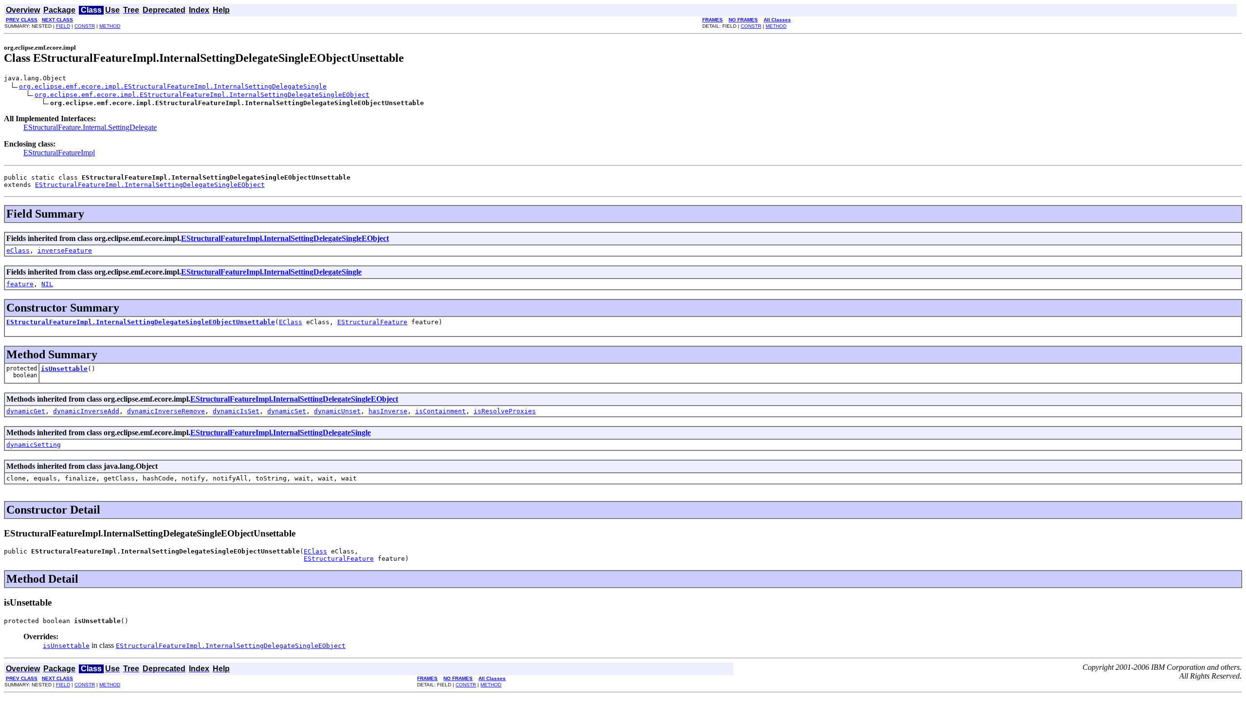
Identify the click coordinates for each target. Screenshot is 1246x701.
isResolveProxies (505, 411)
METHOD (109, 26)
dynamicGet (25, 411)
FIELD (63, 26)
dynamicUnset (337, 411)
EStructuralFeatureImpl (59, 152)
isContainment (440, 411)
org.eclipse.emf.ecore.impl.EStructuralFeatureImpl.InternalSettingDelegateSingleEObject (202, 94)
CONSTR (84, 26)
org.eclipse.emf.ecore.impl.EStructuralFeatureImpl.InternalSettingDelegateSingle (173, 86)
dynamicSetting (33, 444)
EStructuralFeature (372, 322)
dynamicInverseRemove (166, 411)
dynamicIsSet (236, 411)
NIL (47, 284)
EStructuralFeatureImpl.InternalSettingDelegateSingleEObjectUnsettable (140, 322)
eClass (18, 250)
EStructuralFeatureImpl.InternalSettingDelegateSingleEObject (150, 184)
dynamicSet (286, 411)
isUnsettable (64, 368)
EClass (290, 322)
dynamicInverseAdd (86, 411)
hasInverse (387, 411)
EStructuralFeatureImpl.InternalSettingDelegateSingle (271, 272)
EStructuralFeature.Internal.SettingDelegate (90, 127)
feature (20, 284)
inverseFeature (64, 250)
